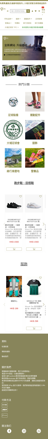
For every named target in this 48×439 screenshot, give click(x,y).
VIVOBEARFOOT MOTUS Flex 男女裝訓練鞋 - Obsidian (14, 220)
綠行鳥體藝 (39, 23)
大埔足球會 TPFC (11, 27)
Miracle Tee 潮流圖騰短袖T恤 (34, 302)
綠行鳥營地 (27, 23)
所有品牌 (7, 19)
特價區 (17, 23)
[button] (23, 57)
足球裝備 (38, 19)
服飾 (18, 19)
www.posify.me (24, 436)
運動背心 (14, 301)
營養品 (7, 23)
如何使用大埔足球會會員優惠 (32, 27)
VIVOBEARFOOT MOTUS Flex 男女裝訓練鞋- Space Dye (34, 220)
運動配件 (27, 19)
